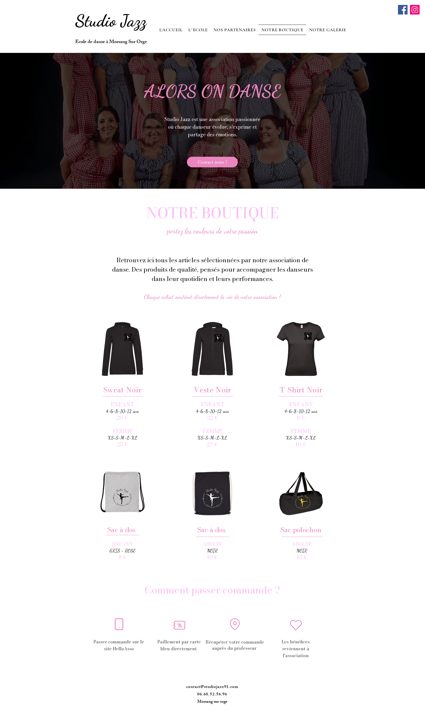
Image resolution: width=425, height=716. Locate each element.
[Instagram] (415, 10)
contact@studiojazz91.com (212, 687)
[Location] (235, 624)
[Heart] (296, 625)
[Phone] (119, 624)
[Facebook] (403, 10)
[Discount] (179, 625)
